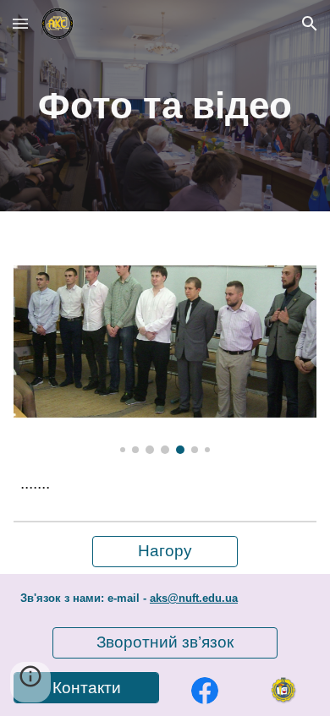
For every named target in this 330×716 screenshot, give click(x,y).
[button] (20, 23)
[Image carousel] (165, 359)
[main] (165, 106)
